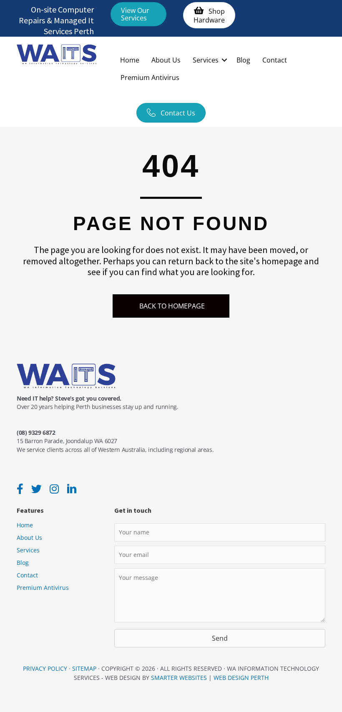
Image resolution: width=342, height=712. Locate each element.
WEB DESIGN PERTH (241, 678)
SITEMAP (84, 668)
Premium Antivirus (150, 77)
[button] (139, 14)
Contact (274, 60)
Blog (243, 60)
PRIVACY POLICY (45, 668)
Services (206, 60)
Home (129, 60)
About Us (166, 60)
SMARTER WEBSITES (179, 678)
